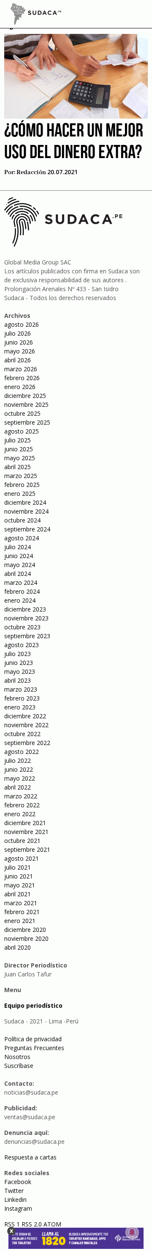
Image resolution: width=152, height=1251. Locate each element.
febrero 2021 (22, 912)
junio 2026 (18, 342)
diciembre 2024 (25, 502)
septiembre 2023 (27, 636)
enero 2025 (19, 493)
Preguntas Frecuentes (34, 1048)
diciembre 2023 (25, 609)
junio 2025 (18, 449)
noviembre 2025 (26, 404)
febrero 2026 (22, 378)
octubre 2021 (22, 841)
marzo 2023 (20, 689)
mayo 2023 (19, 671)
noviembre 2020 (26, 938)
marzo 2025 (20, 476)
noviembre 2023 (26, 618)
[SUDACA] (36, 15)
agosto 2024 (21, 538)
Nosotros (17, 1057)
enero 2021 (19, 921)
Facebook (17, 1182)
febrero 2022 (22, 805)
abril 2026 (17, 360)
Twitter (14, 1191)
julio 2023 (17, 654)
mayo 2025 (19, 458)
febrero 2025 (22, 485)
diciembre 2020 (25, 930)
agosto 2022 (21, 752)
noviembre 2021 (26, 832)
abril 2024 (17, 574)
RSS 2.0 (32, 1224)
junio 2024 (18, 556)
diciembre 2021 (25, 823)
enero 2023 (19, 707)
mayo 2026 (19, 351)
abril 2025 (17, 467)
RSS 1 (13, 1224)
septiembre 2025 (27, 422)
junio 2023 (18, 663)
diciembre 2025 (25, 396)
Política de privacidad (33, 1039)
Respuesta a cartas (30, 1157)
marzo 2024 (20, 582)
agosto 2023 (21, 645)
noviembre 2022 (26, 725)
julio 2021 (17, 867)
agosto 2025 (21, 431)
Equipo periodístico (33, 1005)
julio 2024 (17, 547)
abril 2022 (17, 787)
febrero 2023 (22, 698)
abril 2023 (17, 680)
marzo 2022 (20, 796)
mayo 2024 (19, 565)
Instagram (18, 1208)
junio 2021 (18, 876)
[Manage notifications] (132, 1232)
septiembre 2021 (27, 849)
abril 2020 (17, 947)
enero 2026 (19, 387)
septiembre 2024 (27, 529)
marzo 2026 (20, 369)
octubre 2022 (22, 734)
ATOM (52, 1224)
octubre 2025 (22, 413)
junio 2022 (18, 769)
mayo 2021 (19, 885)
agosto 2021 (21, 858)
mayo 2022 (19, 778)
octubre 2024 (22, 520)
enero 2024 (19, 600)
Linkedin (15, 1199)
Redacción (31, 172)
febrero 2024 (22, 591)
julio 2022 (17, 760)
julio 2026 (17, 333)
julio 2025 (17, 440)
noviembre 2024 (26, 511)
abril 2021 (17, 894)
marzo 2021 (20, 903)
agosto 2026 (21, 324)
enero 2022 (19, 814)
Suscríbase (18, 1066)
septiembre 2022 (27, 743)
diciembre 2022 (25, 716)
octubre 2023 (22, 627)
